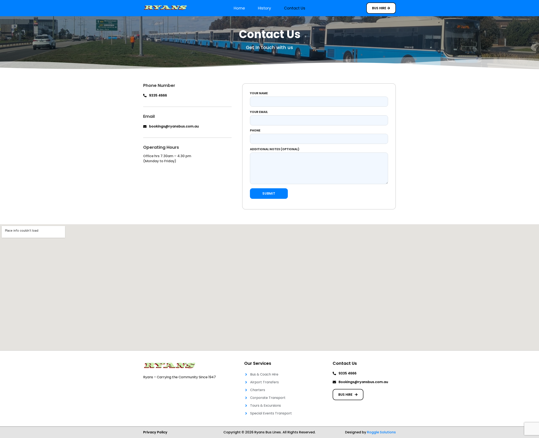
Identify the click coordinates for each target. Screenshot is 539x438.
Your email (259, 112)
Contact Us (294, 8)
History (264, 8)
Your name (259, 93)
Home (239, 8)
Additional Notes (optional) (274, 149)
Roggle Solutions (381, 432)
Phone (255, 130)
